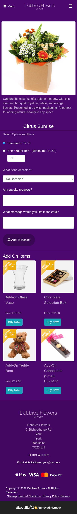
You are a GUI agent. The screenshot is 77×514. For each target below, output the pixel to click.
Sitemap (12, 496)
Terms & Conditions (29, 496)
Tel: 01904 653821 (38, 454)
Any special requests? (17, 189)
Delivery (65, 496)
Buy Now (14, 322)
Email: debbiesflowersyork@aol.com (38, 462)
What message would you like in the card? (31, 212)
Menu (11, 6)
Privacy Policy (51, 496)
